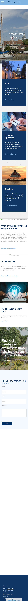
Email (3, 396)
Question (4, 405)
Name (3, 386)
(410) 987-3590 (10, 589)
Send (7, 423)
